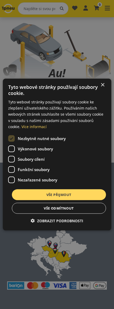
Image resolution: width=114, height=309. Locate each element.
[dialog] (57, 154)
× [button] (102, 85)
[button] (57, 221)
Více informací (34, 126)
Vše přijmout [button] (59, 194)
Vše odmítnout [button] (59, 208)
